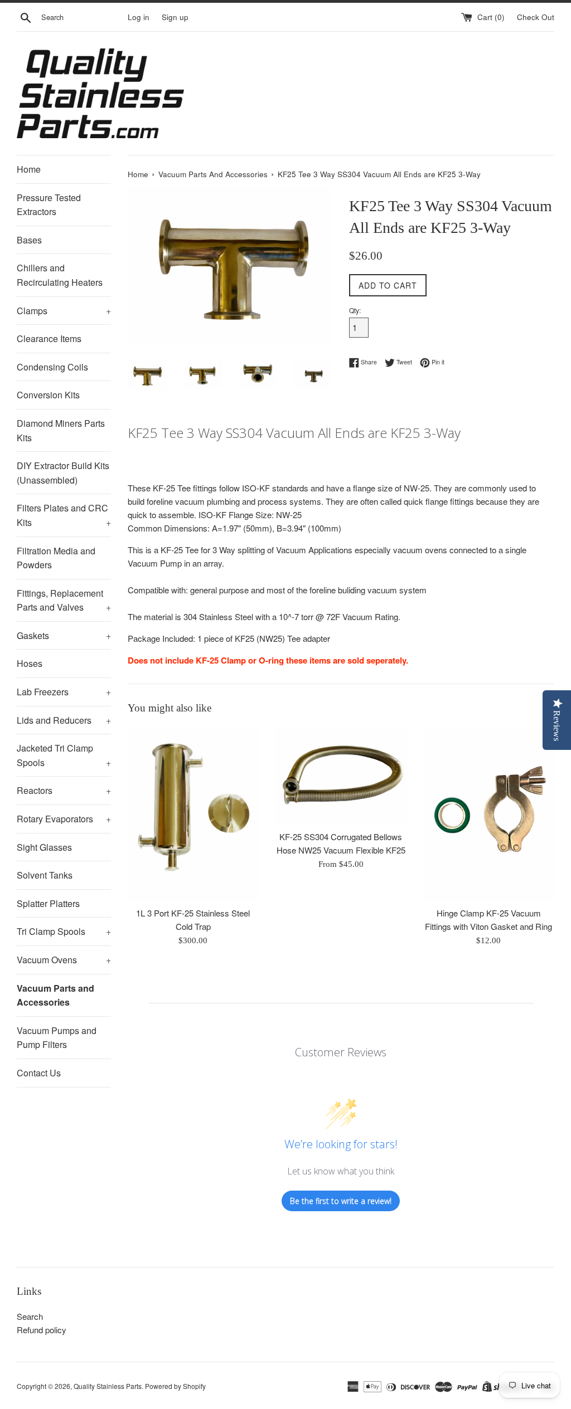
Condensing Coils (52, 366)
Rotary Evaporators (64, 818)
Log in (138, 17)
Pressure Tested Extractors (49, 204)
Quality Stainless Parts (108, 1386)
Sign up (175, 17)
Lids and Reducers (64, 720)
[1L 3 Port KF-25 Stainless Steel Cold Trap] (193, 814)
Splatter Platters (48, 903)
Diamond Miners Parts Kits (61, 430)
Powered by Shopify (175, 1386)
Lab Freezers (64, 691)
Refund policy (41, 1329)
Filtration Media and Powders (56, 558)
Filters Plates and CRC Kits (64, 515)
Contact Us (39, 1072)
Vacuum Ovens (64, 959)
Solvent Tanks (44, 875)
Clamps (64, 310)
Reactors (64, 790)
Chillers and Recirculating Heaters (60, 275)
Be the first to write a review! (340, 1201)
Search (30, 1316)
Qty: (355, 310)
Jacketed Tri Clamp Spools (64, 755)
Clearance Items (49, 338)
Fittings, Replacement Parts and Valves (64, 600)
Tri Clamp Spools (64, 931)
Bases (29, 239)
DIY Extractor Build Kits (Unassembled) (63, 472)
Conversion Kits (48, 394)
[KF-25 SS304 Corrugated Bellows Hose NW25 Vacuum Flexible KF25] (341, 776)
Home (29, 169)
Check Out (535, 17)
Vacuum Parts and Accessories (55, 995)
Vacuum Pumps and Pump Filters (56, 1037)
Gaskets (64, 635)
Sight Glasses (44, 847)
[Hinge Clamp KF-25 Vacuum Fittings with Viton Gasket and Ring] (488, 814)
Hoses (29, 663)
